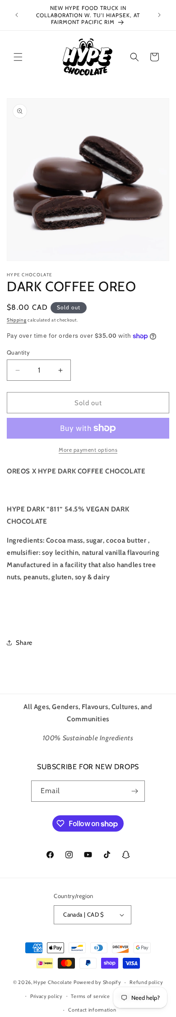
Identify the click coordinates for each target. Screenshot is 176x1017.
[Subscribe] (134, 791)
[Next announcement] (159, 15)
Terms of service (90, 996)
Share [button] (24, 643)
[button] (18, 57)
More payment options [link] (88, 449)
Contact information (92, 1010)
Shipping (17, 320)
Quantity (18, 352)
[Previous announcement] (17, 15)
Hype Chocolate (53, 982)
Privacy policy (46, 996)
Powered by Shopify (97, 982)
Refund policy (146, 982)
